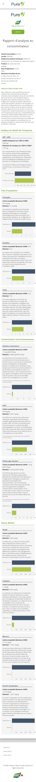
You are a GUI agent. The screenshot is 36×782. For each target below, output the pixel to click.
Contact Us (6, 747)
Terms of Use (7, 755)
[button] (3, 4)
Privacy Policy (7, 751)
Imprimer (18, 32)
